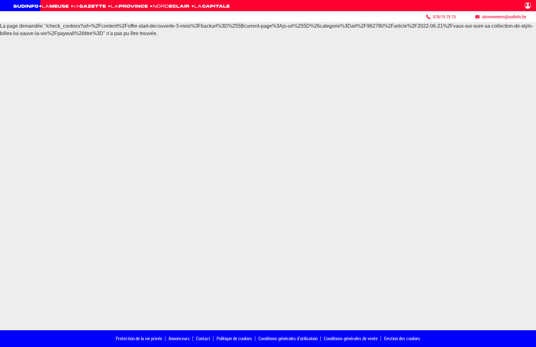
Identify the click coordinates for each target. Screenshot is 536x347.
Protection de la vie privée (139, 338)
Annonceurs (179, 338)
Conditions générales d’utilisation (288, 338)
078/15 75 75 (444, 17)
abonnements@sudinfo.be (504, 17)
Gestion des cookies (402, 338)
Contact (203, 338)
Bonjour (528, 5)
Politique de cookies (234, 338)
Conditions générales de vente (351, 338)
